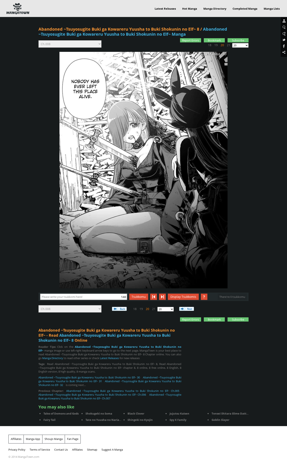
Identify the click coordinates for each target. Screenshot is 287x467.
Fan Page (72, 439)
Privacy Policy (16, 449)
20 (222, 45)
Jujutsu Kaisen (179, 413)
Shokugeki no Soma (99, 413)
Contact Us (61, 449)
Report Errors (190, 40)
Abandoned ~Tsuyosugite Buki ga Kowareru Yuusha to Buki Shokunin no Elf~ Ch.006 (92, 394)
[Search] (284, 27)
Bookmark (214, 40)
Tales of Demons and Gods (61, 413)
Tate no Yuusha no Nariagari (105, 420)
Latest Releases (165, 8)
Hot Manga (189, 8)
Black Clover (136, 413)
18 (209, 45)
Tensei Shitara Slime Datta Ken (233, 413)
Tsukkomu (139, 297)
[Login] (284, 21)
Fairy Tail (49, 420)
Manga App (33, 439)
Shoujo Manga (54, 439)
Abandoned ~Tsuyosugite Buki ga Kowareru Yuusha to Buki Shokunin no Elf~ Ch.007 (109, 396)
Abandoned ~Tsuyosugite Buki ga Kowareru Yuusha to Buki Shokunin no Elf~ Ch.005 (122, 391)
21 (228, 45)
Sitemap (92, 449)
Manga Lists (272, 8)
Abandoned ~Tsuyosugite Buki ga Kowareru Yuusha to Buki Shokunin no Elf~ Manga (132, 31)
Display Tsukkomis (183, 297)
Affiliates (16, 439)
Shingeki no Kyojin (140, 420)
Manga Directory (214, 8)
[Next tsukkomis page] (162, 297)
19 (216, 45)
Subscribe (238, 40)
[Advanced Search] (284, 34)
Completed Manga (245, 8)
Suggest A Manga (112, 449)
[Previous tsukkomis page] (153, 297)
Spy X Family (178, 420)
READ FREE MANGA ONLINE (17, 8)
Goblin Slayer (220, 420)
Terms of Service (40, 449)
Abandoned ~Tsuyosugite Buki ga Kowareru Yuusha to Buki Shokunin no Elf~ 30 (89, 377)
